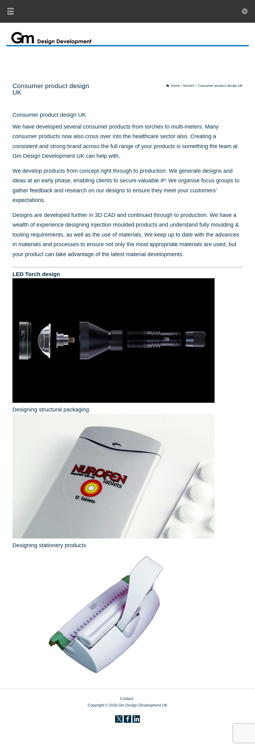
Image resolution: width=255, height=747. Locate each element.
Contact (126, 699)
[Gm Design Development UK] (127, 44)
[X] (119, 719)
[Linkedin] (136, 719)
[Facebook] (127, 719)
